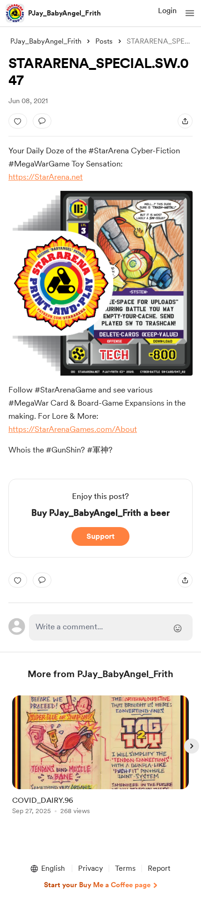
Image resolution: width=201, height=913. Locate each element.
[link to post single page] (100, 756)
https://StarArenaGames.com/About (72, 429)
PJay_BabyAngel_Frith (64, 13)
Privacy (90, 868)
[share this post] (185, 120)
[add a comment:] (42, 120)
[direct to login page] (111, 627)
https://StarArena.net (45, 176)
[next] (191, 746)
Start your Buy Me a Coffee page (97, 885)
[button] (189, 13)
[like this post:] (17, 120)
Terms (125, 868)
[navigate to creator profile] (15, 13)
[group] (100, 760)
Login (167, 10)
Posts (104, 41)
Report (159, 868)
